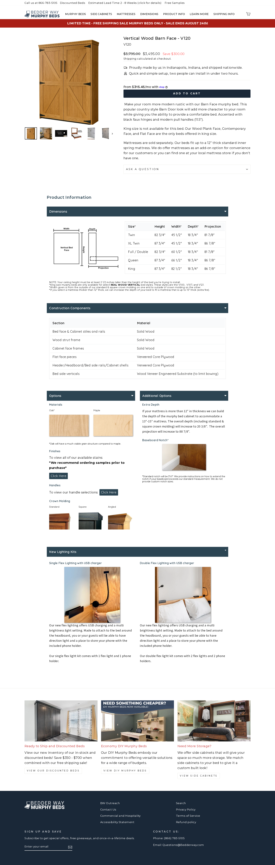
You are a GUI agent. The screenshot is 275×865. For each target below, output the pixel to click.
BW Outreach (110, 803)
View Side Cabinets (198, 775)
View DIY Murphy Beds (125, 770)
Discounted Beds (72, 2)
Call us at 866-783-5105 (41, 2)
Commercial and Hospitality (120, 815)
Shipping (130, 58)
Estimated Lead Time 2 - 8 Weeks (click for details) (125, 2)
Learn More (199, 14)
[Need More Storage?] (213, 720)
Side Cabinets (101, 14)
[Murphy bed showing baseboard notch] (92, 595)
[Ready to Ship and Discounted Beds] (61, 720)
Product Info (174, 14)
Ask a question (142, 169)
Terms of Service (188, 815)
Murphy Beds (75, 14)
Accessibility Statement (117, 822)
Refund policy (186, 822)
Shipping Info (224, 14)
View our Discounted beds (53, 770)
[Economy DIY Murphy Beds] (137, 720)
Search (181, 803)
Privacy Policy (186, 809)
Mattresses (126, 14)
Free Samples (175, 2)
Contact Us (108, 809)
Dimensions (149, 14)
